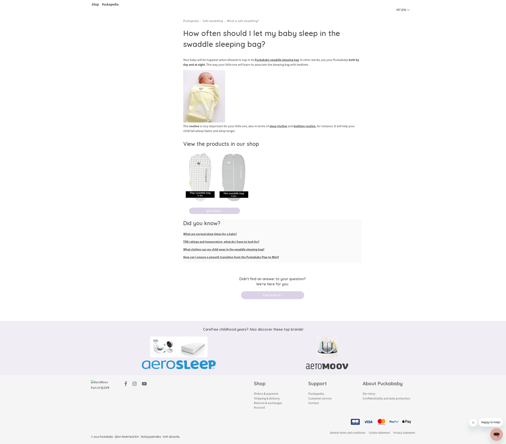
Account (259, 407)
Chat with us (271, 295)
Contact (313, 403)
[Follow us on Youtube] (144, 383)
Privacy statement (404, 432)
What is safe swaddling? (243, 21)
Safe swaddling (213, 21)
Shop (95, 4)
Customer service (320, 398)
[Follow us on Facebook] (125, 383)
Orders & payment (266, 393)
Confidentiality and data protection (386, 398)
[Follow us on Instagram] (134, 383)
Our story (369, 393)
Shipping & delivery (267, 398)
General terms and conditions (347, 432)
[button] (404, 10)
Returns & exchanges (268, 403)
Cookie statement (379, 432)
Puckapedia (110, 4)
